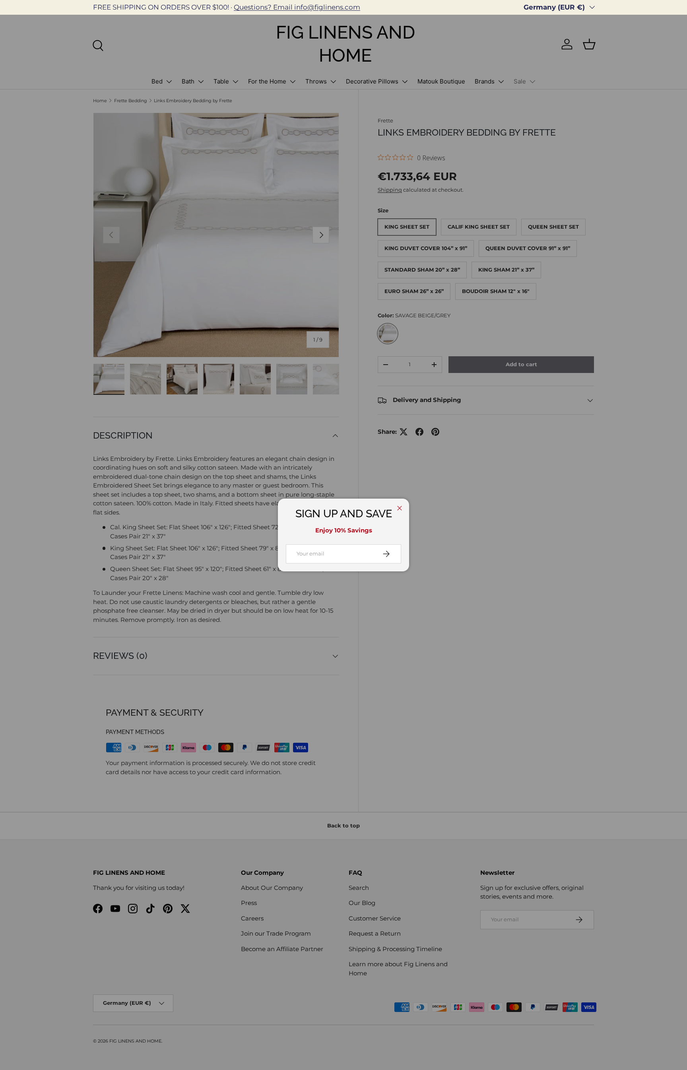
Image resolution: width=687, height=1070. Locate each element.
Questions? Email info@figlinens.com (297, 7)
